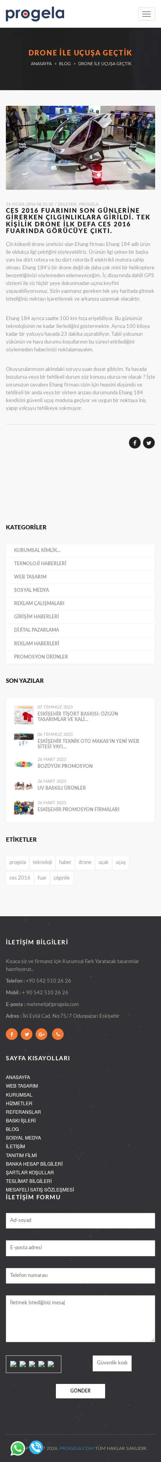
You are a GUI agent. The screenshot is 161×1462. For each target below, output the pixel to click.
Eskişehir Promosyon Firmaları (79, 809)
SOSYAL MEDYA (23, 1137)
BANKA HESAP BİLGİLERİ (34, 1163)
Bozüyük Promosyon (65, 766)
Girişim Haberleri (36, 616)
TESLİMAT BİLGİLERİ (29, 1180)
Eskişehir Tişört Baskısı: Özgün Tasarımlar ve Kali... (78, 717)
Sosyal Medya (31, 590)
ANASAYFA (18, 1077)
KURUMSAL (19, 1094)
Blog (65, 64)
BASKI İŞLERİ (21, 1120)
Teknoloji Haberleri (40, 563)
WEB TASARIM (22, 1085)
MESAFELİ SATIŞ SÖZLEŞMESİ (40, 1189)
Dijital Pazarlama (36, 630)
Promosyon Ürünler (41, 657)
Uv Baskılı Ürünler (62, 788)
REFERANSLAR (23, 1111)
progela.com (77, 1448)
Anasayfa (41, 64)
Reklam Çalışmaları (39, 603)
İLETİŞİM (15, 1146)
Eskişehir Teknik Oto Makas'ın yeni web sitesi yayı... (88, 744)
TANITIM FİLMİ (21, 1155)
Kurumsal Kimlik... (37, 550)
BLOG (12, 1128)
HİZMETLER (19, 1103)
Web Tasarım (30, 577)
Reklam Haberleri (36, 643)
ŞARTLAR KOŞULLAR (30, 1172)
